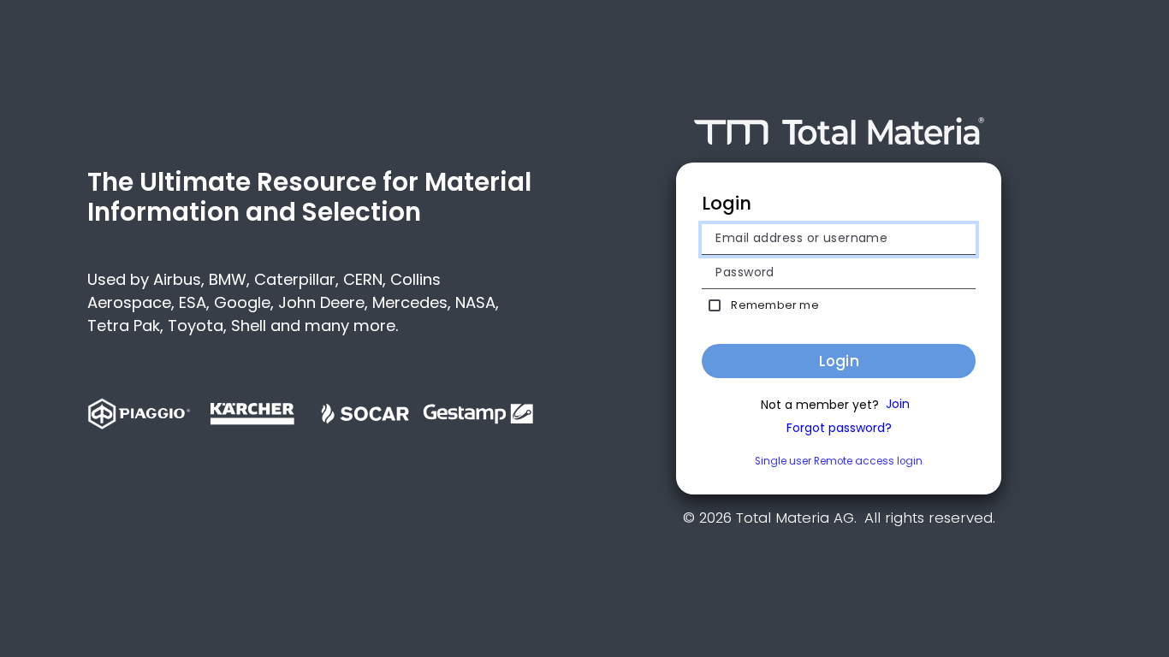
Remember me (774, 305)
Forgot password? (839, 428)
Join (898, 404)
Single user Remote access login (839, 461)
